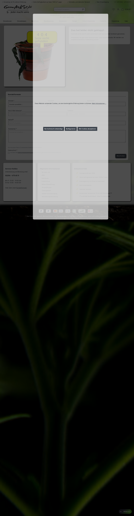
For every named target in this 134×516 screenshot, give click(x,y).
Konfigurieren (70, 129)
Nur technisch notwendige (53, 129)
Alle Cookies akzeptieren (87, 129)
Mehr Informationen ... (99, 103)
